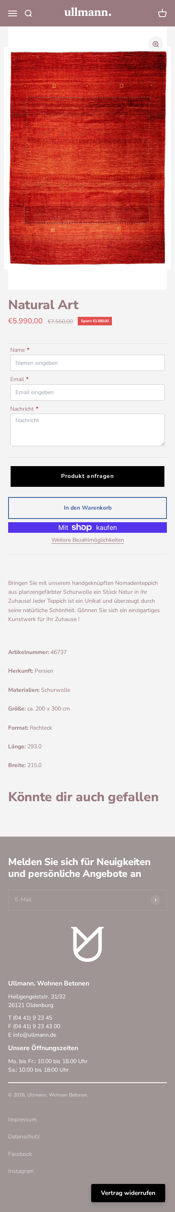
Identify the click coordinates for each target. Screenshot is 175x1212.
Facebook (20, 1154)
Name (19, 350)
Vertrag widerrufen (128, 1193)
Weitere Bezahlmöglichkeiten (87, 540)
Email (19, 379)
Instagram (21, 1171)
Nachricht (24, 409)
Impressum (22, 1119)
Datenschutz (23, 1136)
